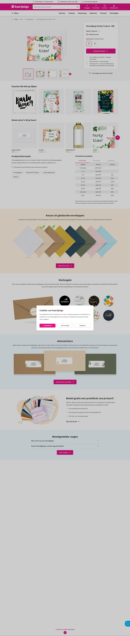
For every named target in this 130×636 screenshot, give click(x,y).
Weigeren (82, 325)
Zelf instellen (65, 325)
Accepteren (47, 325)
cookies (64, 314)
